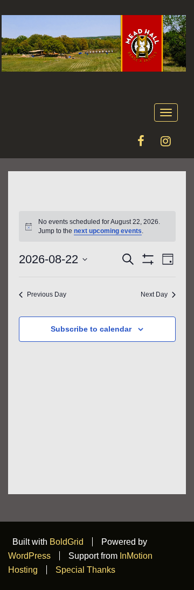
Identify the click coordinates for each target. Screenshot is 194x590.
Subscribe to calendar (91, 329)
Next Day (154, 294)
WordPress (29, 555)
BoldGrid (67, 541)
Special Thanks (85, 569)
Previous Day (46, 294)
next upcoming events (108, 231)
